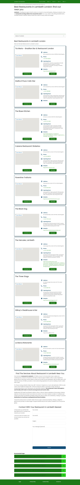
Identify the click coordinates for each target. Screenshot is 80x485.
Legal (20, 481)
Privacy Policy (33, 481)
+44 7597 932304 (47, 58)
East (59, 1)
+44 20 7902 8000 (47, 321)
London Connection (19, 1)
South (53, 1)
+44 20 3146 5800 (47, 187)
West (64, 1)
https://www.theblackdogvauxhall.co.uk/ (51, 230)
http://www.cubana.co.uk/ (48, 167)
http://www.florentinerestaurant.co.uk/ (51, 199)
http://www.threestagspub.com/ (50, 300)
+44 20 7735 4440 (47, 219)
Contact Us (58, 481)
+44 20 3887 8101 (46, 287)
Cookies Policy (46, 481)
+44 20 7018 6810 (46, 91)
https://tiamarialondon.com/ (49, 71)
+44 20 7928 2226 (47, 353)
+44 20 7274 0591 (47, 121)
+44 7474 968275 (47, 156)
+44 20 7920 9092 (47, 250)
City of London (42, 1)
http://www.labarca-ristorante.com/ (51, 364)
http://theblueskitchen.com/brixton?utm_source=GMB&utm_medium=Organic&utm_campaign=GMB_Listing (54, 135)
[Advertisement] (40, 25)
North (48, 1)
